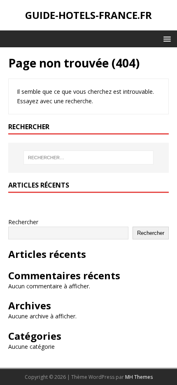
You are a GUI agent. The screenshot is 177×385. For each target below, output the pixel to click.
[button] (165, 38)
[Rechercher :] (88, 158)
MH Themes (139, 376)
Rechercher (23, 222)
